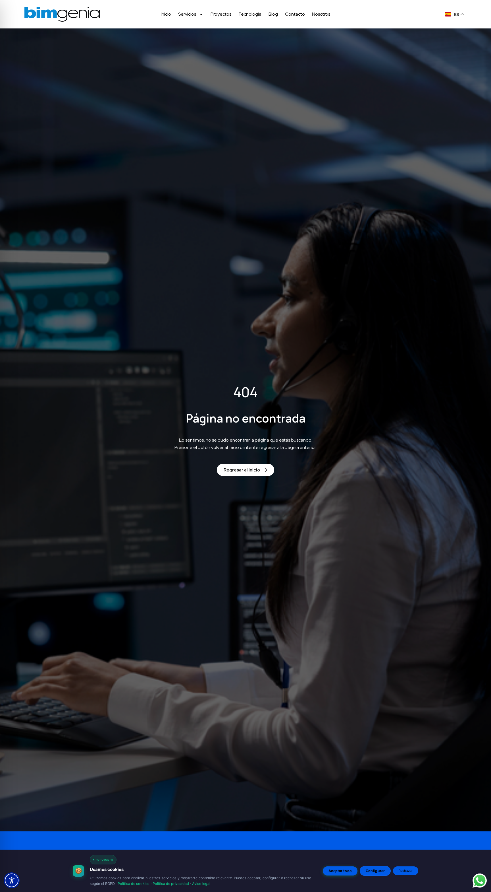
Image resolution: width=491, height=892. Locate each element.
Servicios (187, 14)
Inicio (166, 14)
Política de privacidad (171, 883)
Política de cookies (133, 883)
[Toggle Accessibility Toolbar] (11, 880)
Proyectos (221, 14)
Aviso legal (201, 883)
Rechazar (406, 871)
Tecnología (249, 14)
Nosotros (321, 14)
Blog (273, 14)
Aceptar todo (340, 871)
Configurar (375, 871)
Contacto (295, 14)
